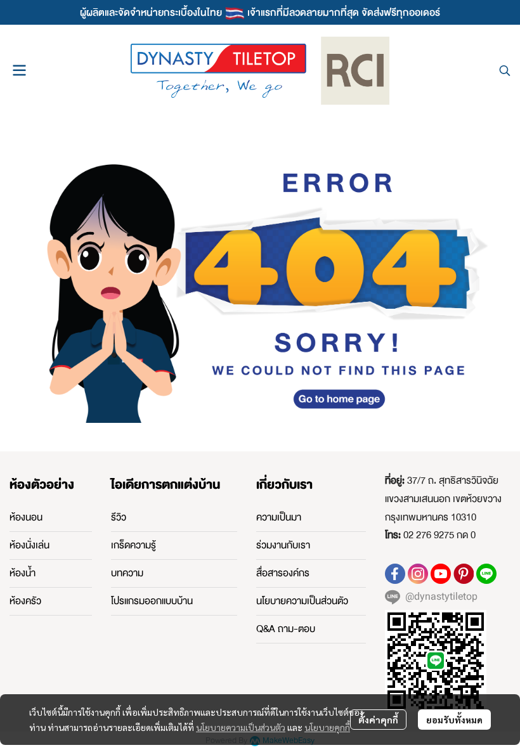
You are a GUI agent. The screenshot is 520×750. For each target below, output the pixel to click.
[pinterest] (463, 574)
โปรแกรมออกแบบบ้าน (152, 601)
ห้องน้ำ (23, 573)
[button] (505, 70)
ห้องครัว (25, 601)
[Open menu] (19, 70)
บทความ (127, 573)
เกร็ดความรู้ (133, 545)
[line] (486, 574)
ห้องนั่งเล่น (29, 545)
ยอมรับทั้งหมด (454, 719)
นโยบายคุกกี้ (327, 727)
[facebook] (395, 574)
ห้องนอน (26, 517)
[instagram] (418, 574)
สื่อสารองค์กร (282, 573)
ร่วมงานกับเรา (283, 545)
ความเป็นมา (278, 517)
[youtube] (441, 574)
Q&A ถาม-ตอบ (285, 629)
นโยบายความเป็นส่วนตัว (240, 727)
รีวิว (118, 517)
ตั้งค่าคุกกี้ (378, 719)
